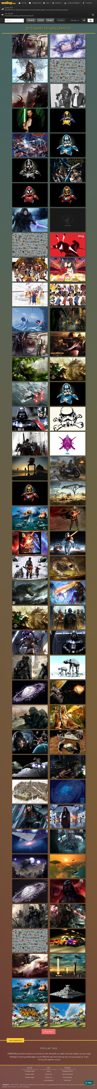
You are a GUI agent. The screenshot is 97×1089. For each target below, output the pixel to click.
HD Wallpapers (48, 1080)
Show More (48, 1032)
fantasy (13, 1057)
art (47, 1053)
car (58, 1054)
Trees (86, 1057)
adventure (30, 1053)
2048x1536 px (13, 1053)
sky (73, 1057)
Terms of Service (67, 1074)
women (57, 1059)
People (49, 20)
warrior (51, 1059)
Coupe (88, 1054)
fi (17, 1057)
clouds (82, 1054)
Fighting (21, 1057)
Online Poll (48, 1074)
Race (56, 1057)
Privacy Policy (67, 1077)
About (48, 1071)
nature (45, 1056)
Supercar (79, 1057)
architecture (40, 1054)
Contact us (48, 1077)
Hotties (60, 20)
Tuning (40, 1059)
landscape (30, 1057)
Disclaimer (67, 1080)
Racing (61, 1057)
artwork (52, 1053)
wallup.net (5, 1084)
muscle (39, 1057)
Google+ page (29, 1077)
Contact (4, 1087)
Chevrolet (69, 1054)
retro (67, 1057)
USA (45, 1059)
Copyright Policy (67, 1071)
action (23, 1053)
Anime (40, 20)
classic (76, 1053)
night (51, 1057)
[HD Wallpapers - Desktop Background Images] (8, 3)
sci (70, 1057)
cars (62, 1053)
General (31, 20)
